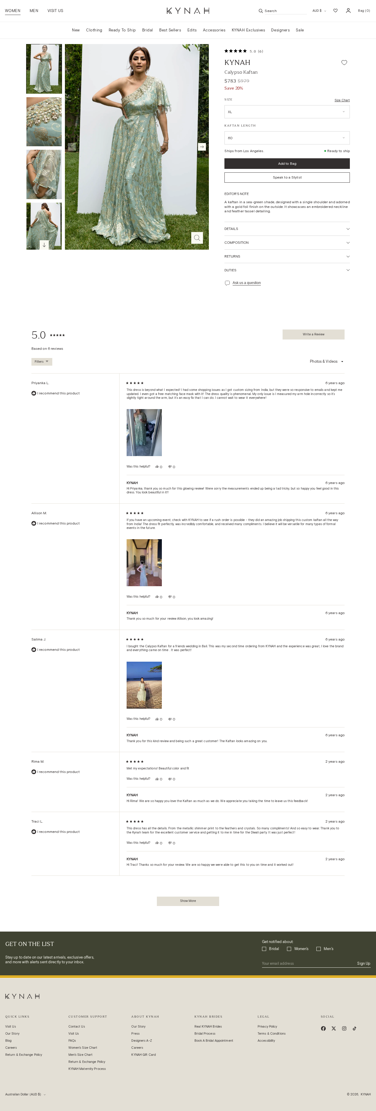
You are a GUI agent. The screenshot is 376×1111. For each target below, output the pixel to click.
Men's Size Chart (80, 1055)
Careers (11, 1048)
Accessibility (266, 1041)
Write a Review (314, 335)
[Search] (261, 11)
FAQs (72, 1041)
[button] (13, 11)
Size (228, 99)
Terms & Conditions (272, 1034)
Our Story (12, 1034)
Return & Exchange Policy (23, 1055)
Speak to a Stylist (287, 177)
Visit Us (10, 1026)
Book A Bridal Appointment (213, 1041)
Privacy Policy (267, 1026)
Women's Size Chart (83, 1048)
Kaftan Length (240, 125)
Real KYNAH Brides (208, 1026)
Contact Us (76, 1026)
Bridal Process (204, 1034)
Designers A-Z (141, 1041)
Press (135, 1034)
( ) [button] (364, 12)
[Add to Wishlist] (344, 62)
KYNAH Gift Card (143, 1055)
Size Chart (342, 100)
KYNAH (237, 62)
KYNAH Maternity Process (87, 1069)
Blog (8, 1041)
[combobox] (286, 10)
